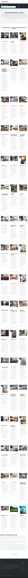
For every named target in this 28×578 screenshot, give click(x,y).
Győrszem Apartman (21, 194)
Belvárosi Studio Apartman (4, 339)
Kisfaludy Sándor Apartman (14, 339)
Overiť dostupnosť (5, 54)
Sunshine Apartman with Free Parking (5, 367)
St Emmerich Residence (22, 515)
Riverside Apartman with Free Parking (13, 426)
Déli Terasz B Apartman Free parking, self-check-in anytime (13, 395)
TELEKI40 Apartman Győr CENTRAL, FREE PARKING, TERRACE (14, 135)
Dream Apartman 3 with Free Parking (5, 310)
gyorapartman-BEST (22, 106)
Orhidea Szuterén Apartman (5, 515)
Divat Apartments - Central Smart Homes (14, 226)
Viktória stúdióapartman (4, 165)
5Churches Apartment (12, 194)
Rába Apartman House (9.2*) (18, 548)
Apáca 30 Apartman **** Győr (23, 165)
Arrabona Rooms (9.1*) (23, 549)
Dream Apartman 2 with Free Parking (23, 455)
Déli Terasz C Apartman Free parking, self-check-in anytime (22, 395)
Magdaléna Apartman (12, 42)
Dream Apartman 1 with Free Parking (5, 455)
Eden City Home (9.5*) (17, 549)
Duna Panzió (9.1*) (12, 549)
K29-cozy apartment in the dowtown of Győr (14, 311)
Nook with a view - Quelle (5, 394)
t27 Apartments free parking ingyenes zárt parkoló (22, 135)
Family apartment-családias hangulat (14, 254)
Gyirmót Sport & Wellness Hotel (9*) (12, 547)
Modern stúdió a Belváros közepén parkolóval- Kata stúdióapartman (23, 483)
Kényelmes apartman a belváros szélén (22, 311)
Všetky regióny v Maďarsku (24, 570)
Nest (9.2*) (18, 547)
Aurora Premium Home (4, 425)
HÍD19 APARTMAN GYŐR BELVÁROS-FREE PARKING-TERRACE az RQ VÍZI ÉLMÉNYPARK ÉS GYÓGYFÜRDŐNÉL (5, 70)
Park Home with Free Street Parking (22, 226)
